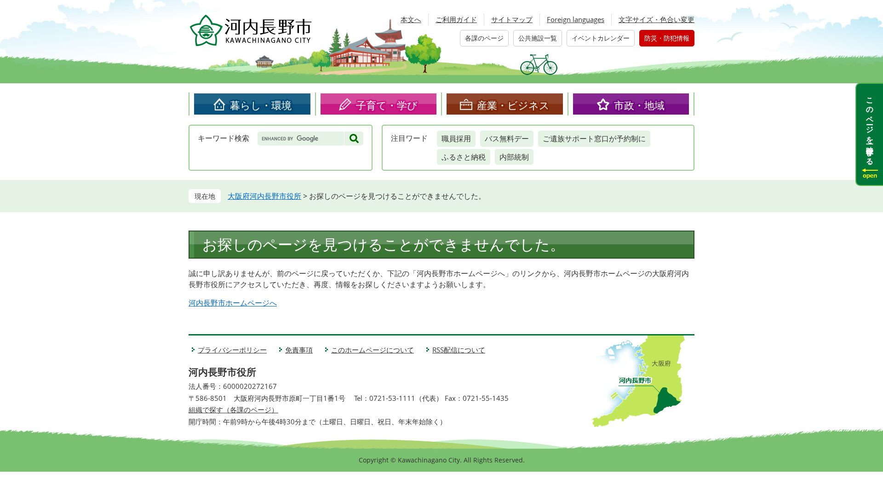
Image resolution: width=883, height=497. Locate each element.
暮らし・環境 (261, 105)
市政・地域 (639, 105)
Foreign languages (575, 19)
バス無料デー (507, 138)
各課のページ (484, 38)
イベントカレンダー (601, 38)
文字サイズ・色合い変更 (656, 19)
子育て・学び (387, 105)
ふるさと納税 (464, 157)
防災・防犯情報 (666, 38)
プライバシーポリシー (232, 349)
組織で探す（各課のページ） (233, 409)
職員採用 (456, 138)
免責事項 (299, 349)
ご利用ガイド (456, 19)
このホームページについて (372, 349)
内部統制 (514, 157)
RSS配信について (458, 349)
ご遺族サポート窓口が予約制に (594, 138)
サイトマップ (512, 19)
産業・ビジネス (513, 105)
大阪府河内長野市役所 (264, 196)
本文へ (411, 19)
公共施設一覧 (537, 38)
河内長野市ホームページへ (233, 303)
